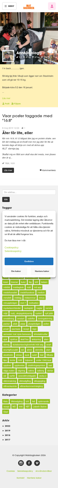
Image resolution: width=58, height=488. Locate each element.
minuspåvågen (10, 302)
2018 (6, 435)
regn (34, 328)
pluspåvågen (34, 323)
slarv (46, 339)
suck (27, 354)
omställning (8, 318)
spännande (43, 401)
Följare (17, 103)
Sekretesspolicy (25, 471)
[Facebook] (29, 463)
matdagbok (18, 287)
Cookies (11, 471)
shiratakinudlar (41, 334)
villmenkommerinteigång (31, 386)
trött (20, 360)
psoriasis (16, 328)
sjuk (5, 339)
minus (41, 297)
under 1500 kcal (43, 360)
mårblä (6, 287)
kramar (14, 282)
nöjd (5, 313)
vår (4, 375)
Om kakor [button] (16, 271)
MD (14, 406)
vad (50, 365)
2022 (6, 425)
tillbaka (50, 354)
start (48, 349)
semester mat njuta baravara (17, 334)
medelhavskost (27, 292)
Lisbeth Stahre (40, 406)
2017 (6, 439)
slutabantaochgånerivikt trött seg (28, 344)
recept (26, 328)
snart (48, 344)
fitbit (7, 163)
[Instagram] (21, 463)
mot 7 (23, 302)
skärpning (36, 339)
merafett (7, 297)
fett (33, 401)
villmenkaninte (10, 386)
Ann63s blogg (29, 52)
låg (30, 282)
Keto (5, 401)
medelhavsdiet (10, 292)
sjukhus (13, 339)
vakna (31, 370)
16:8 (12, 163)
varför (12, 375)
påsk (15, 323)
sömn (29, 349)
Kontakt (20, 478)
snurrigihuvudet (10, 349)
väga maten (9, 370)
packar (6, 323)
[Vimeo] (37, 463)
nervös (49, 308)
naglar (39, 308)
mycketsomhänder (12, 308)
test (41, 354)
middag (17, 297)
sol (22, 349)
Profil (7, 103)
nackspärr (28, 308)
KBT (28, 406)
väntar (50, 370)
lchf (36, 282)
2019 (6, 430)
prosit (6, 328)
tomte (12, 360)
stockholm (8, 354)
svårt (34, 354)
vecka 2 (42, 375)
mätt (29, 287)
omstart (20, 318)
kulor (23, 282)
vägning (21, 370)
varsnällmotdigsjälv (27, 375)
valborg (40, 370)
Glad (5, 411)
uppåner (7, 365)
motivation (34, 302)
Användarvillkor (44, 471)
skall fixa (25, 339)
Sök (6, 199)
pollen (46, 323)
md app (37, 287)
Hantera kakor (34, 478)
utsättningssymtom (36, 365)
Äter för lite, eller (17, 132)
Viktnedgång (17, 401)
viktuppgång (39, 380)
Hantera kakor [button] (42, 271)
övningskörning (45, 318)
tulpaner (29, 360)
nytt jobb (49, 313)
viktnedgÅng (25, 380)
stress (19, 354)
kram (5, 282)
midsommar (30, 297)
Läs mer (6, 98)
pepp (23, 323)
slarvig (6, 344)
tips (5, 360)
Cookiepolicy (11, 247)
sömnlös (39, 349)
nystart (38, 313)
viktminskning (9, 380)
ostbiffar (31, 318)
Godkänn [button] (29, 261)
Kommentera (49, 170)
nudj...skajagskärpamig (21, 313)
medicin (41, 292)
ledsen (44, 282)
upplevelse (19, 365)
